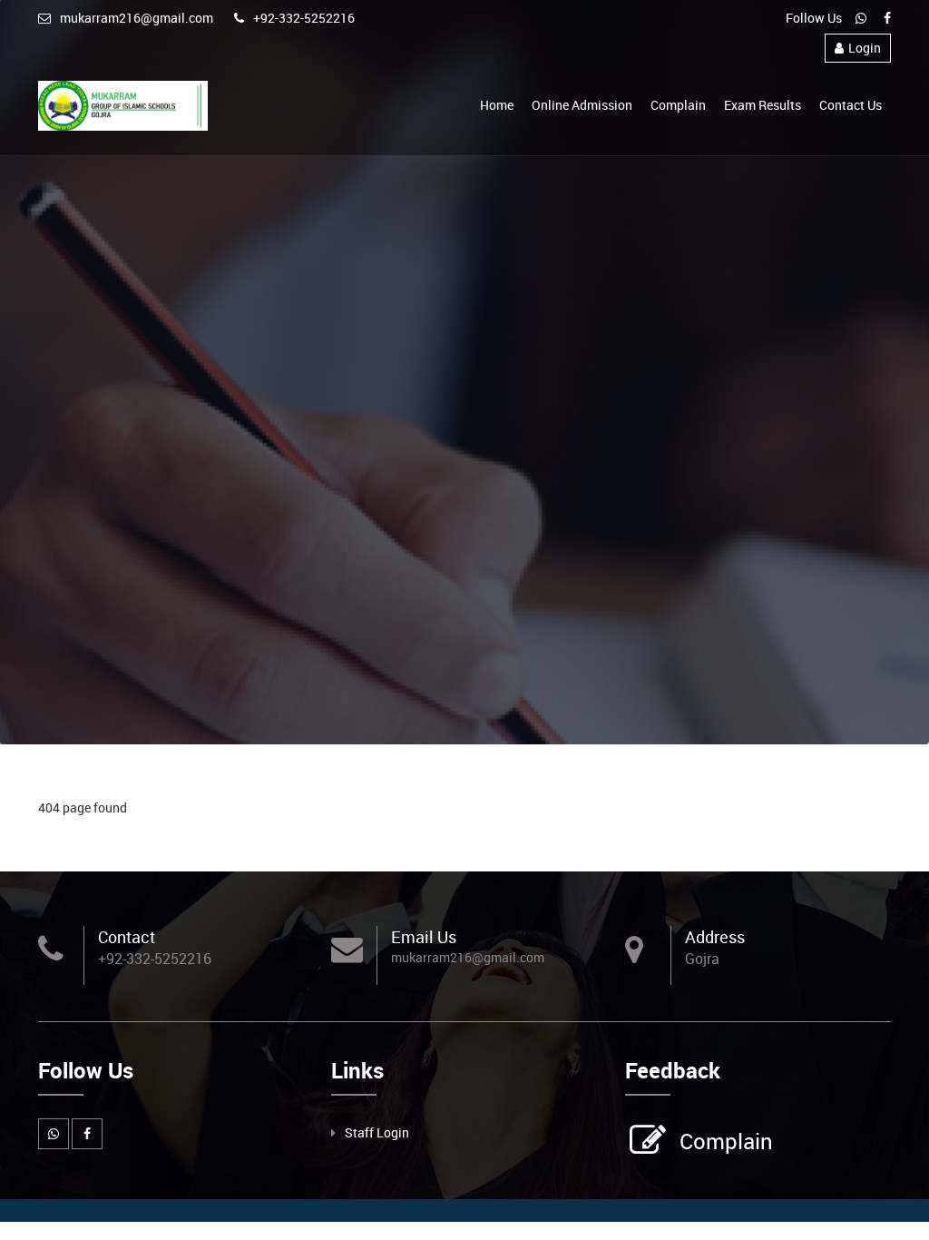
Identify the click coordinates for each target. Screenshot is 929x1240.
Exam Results (762, 104)
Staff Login (377, 1132)
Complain (678, 104)
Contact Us (850, 104)
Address (715, 937)
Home (496, 104)
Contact (126, 937)
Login (864, 47)
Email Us (423, 937)
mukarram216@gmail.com (136, 17)
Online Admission (582, 104)
